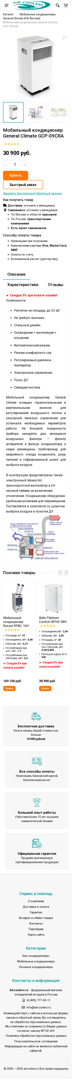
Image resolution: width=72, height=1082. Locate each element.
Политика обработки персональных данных (36, 1036)
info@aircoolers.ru (39, 1007)
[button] (66, 5)
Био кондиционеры (36, 956)
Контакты (36, 923)
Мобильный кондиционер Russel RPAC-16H (16, 622)
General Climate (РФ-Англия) (21, 18)
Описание (16, 274)
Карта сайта (36, 934)
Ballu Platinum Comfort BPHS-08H (53, 620)
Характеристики (22, 284)
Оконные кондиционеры (36, 967)
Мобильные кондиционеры (38, 14)
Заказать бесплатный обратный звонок (32, 193)
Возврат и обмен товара (36, 918)
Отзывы (55, 284)
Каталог (8, 14)
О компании (36, 901)
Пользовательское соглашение (36, 1041)
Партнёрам (36, 929)
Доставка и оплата (36, 907)
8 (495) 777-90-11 (38, 1000)
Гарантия (36, 912)
